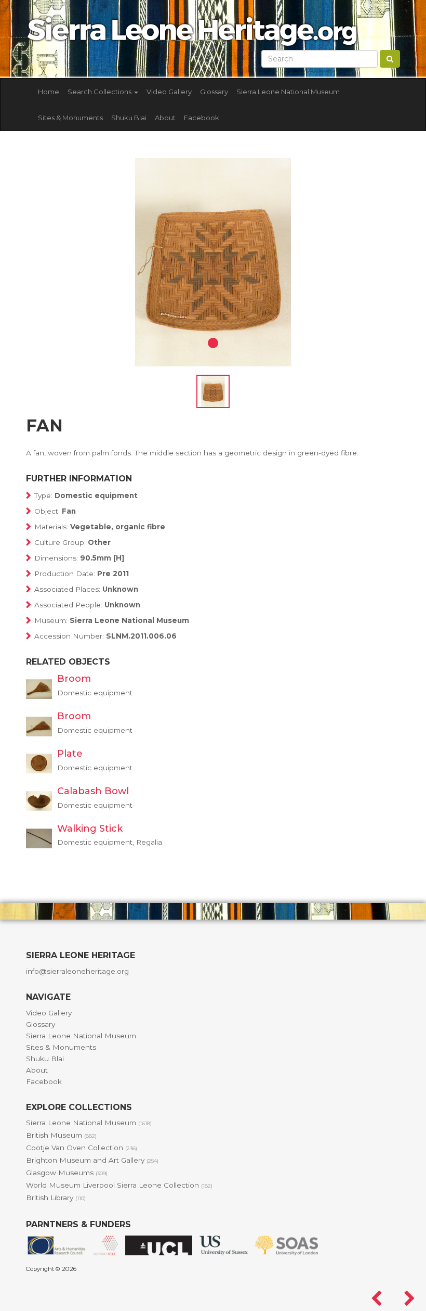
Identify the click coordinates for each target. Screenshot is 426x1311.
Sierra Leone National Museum (288, 91)
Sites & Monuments (70, 117)
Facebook (201, 117)
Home (48, 91)
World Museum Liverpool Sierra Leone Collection (119, 1185)
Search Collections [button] (100, 91)
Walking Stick (90, 828)
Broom (74, 678)
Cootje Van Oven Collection (81, 1147)
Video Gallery (169, 91)
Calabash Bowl (93, 791)
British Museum (61, 1135)
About (165, 117)
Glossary (214, 91)
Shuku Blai (129, 117)
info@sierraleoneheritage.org (77, 971)
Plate (70, 753)
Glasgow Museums (67, 1172)
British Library (56, 1197)
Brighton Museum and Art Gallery (92, 1160)
